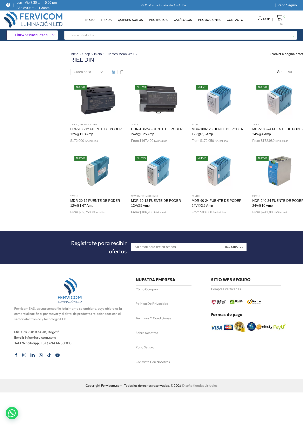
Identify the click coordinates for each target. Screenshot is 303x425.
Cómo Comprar (147, 289)
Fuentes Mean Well (120, 54)
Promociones (209, 19)
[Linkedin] (33, 355)
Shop (86, 54)
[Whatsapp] (41, 355)
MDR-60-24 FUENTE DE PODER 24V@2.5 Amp (217, 203)
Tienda (106, 19)
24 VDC (135, 124)
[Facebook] (8, 5)
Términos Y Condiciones (153, 318)
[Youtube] (57, 355)
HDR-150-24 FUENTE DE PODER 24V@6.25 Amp (157, 131)
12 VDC (74, 124)
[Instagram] (24, 355)
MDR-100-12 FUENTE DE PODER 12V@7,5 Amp (217, 131)
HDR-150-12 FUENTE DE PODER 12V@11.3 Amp (96, 131)
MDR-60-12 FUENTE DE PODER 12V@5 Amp (156, 203)
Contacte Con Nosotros (153, 362)
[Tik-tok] (49, 355)
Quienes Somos (130, 19)
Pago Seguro (287, 5)
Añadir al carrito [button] (93, 101)
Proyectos (158, 19)
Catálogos (183, 19)
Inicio (90, 19)
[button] (12, 413)
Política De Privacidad (152, 303)
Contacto (235, 19)
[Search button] (292, 35)
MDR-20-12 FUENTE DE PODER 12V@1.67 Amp (95, 203)
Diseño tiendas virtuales (199, 385)
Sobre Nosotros (147, 333)
